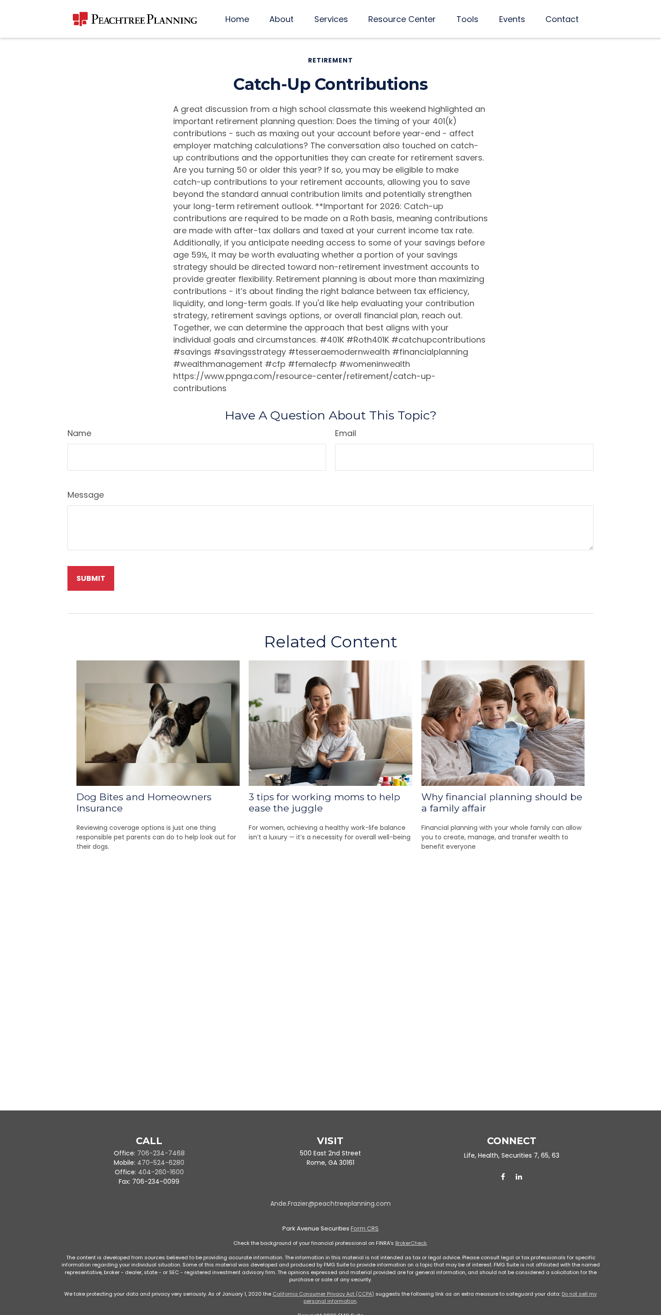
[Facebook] (503, 1177)
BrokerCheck (411, 1243)
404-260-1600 (161, 1172)
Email (345, 433)
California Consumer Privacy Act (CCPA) (323, 1293)
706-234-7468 (161, 1153)
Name (79, 433)
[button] (237, 19)
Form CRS (365, 1228)
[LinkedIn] (519, 1177)
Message (85, 494)
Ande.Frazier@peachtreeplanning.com (330, 1203)
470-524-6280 (160, 1162)
